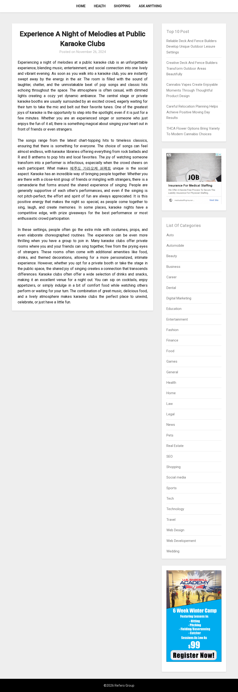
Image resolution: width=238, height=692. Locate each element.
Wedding (172, 551)
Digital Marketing (178, 298)
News (170, 425)
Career (171, 277)
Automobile (175, 245)
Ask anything (150, 6)
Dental (171, 288)
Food (170, 351)
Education (174, 309)
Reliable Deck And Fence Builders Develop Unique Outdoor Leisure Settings (191, 46)
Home (81, 6)
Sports (171, 488)
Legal (170, 414)
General (172, 372)
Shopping (122, 6)
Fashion (172, 330)
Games (171, 361)
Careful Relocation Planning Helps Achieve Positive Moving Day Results (192, 112)
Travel (170, 520)
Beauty (171, 256)
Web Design (175, 530)
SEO (169, 456)
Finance (172, 340)
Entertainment (177, 319)
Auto (170, 235)
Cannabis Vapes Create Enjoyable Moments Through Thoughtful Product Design (192, 90)
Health (100, 6)
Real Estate (175, 446)
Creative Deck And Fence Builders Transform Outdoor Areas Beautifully (192, 68)
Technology (175, 509)
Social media (176, 477)
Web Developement (181, 541)
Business (173, 267)
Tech (170, 498)
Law (169, 404)
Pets (169, 435)
